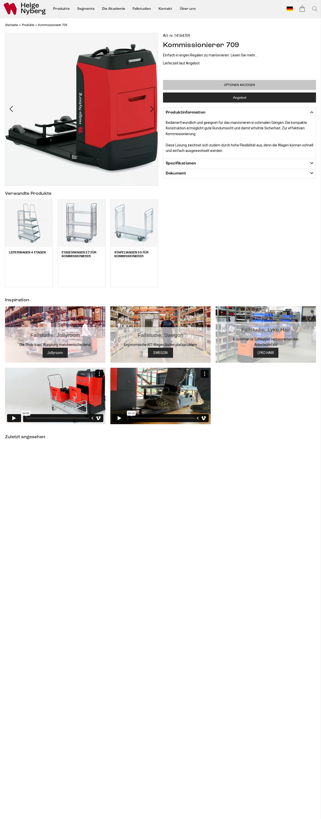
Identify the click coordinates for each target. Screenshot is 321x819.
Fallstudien (142, 9)
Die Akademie (113, 9)
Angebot (239, 98)
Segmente (86, 9)
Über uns (188, 9)
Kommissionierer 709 (52, 25)
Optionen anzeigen (239, 85)
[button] (11, 109)
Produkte (61, 9)
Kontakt (165, 9)
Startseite (11, 25)
